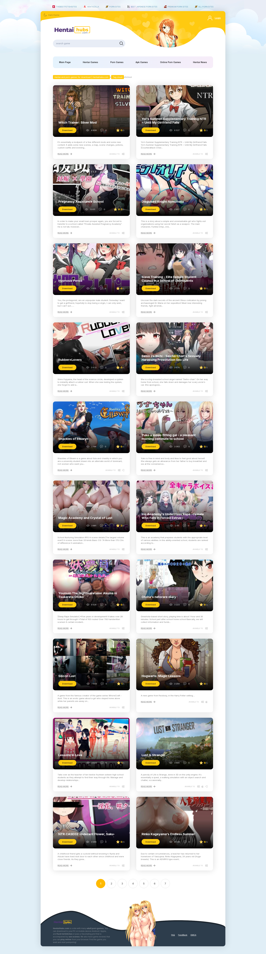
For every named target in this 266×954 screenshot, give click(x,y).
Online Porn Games (170, 62)
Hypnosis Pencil (70, 281)
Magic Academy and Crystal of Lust (85, 518)
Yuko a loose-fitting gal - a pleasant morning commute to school (169, 437)
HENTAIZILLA (93, 7)
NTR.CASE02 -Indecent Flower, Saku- (86, 834)
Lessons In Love (70, 755)
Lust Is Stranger (153, 755)
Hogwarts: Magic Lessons (161, 676)
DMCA (193, 935)
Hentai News (200, 62)
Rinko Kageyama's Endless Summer (168, 834)
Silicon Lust (67, 676)
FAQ (173, 935)
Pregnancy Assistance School (81, 201)
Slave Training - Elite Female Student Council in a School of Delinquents (169, 279)
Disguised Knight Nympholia (163, 201)
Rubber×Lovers (70, 360)
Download (67, 130)
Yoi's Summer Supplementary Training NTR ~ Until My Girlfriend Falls (174, 120)
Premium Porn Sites (178, 7)
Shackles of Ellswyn (73, 439)
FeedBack (182, 935)
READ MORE (63, 154)
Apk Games (142, 62)
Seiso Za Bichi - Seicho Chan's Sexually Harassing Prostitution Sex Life (171, 358)
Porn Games (116, 62)
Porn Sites (115, 7)
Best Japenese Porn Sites (144, 7)
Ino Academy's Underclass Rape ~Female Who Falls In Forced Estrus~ (173, 516)
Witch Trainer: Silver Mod (77, 122)
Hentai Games (90, 62)
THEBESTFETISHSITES (66, 7)
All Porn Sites (206, 7)
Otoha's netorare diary (159, 597)
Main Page (65, 62)
